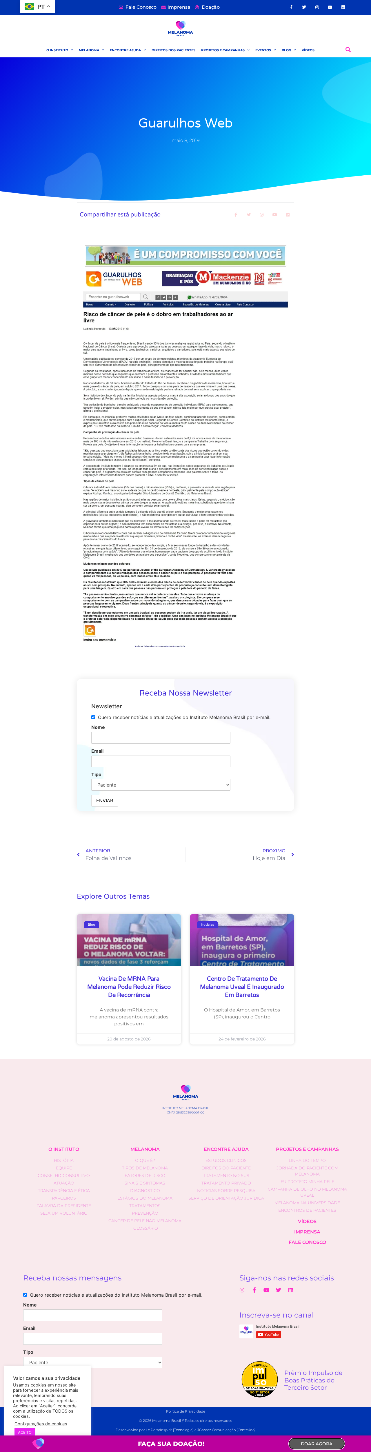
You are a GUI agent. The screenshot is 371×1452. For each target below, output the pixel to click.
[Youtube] (330, 7)
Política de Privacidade (185, 1411)
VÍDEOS (308, 50)
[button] (348, 49)
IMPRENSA (307, 1232)
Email (97, 751)
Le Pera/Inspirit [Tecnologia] (170, 1430)
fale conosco (307, 1242)
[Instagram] (317, 7)
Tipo (96, 774)
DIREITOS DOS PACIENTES (173, 50)
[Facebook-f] (291, 7)
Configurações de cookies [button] (40, 1423)
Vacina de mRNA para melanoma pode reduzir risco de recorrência (129, 987)
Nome (98, 727)
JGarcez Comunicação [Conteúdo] (226, 1430)
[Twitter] (304, 7)
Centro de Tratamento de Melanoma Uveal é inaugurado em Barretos (242, 987)
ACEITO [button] (25, 1432)
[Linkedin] (343, 7)
